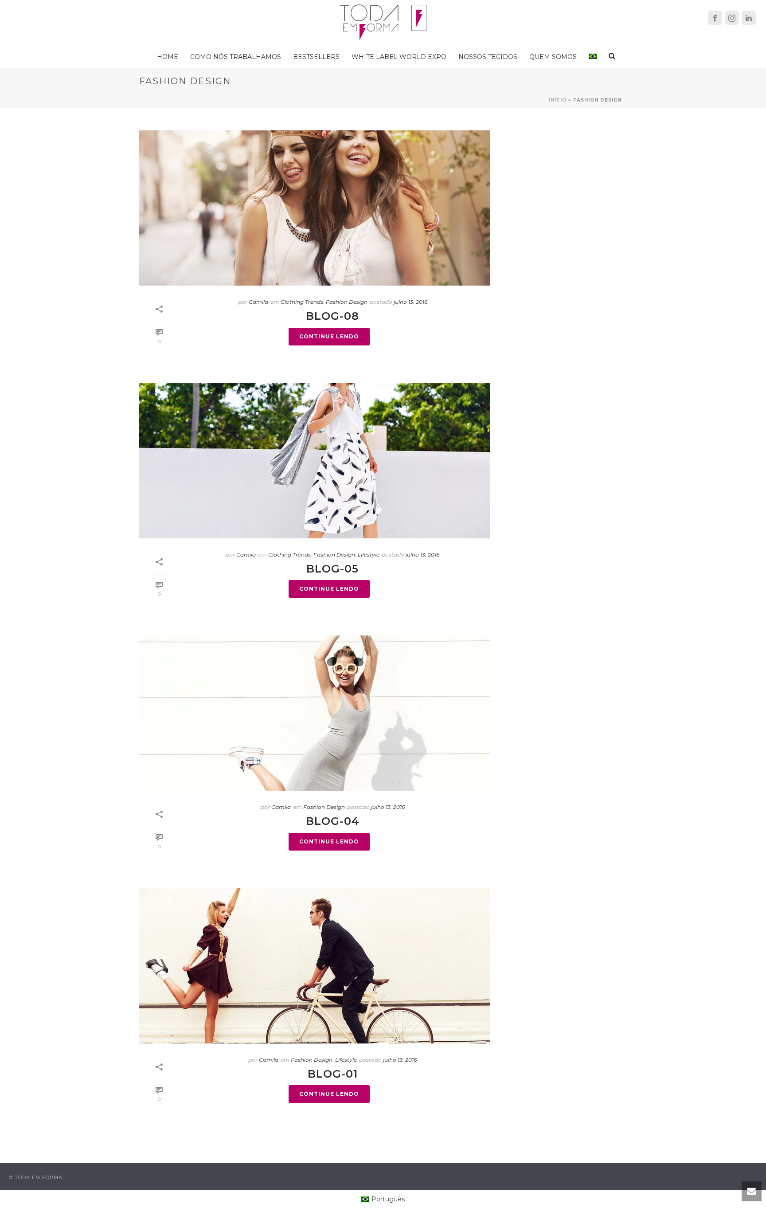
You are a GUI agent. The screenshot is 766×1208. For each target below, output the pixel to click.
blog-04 (333, 821)
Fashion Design (346, 301)
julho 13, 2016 (410, 301)
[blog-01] (314, 965)
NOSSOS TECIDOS (487, 57)
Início (558, 100)
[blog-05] (314, 460)
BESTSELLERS (316, 57)
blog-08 (332, 316)
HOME (167, 57)
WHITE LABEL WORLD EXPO (399, 57)
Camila (258, 301)
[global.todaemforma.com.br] (383, 22)
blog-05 (332, 568)
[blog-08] (314, 208)
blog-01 (333, 1073)
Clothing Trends (302, 301)
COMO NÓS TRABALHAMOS (235, 57)
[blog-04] (314, 713)
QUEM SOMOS (553, 57)
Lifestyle (368, 554)
